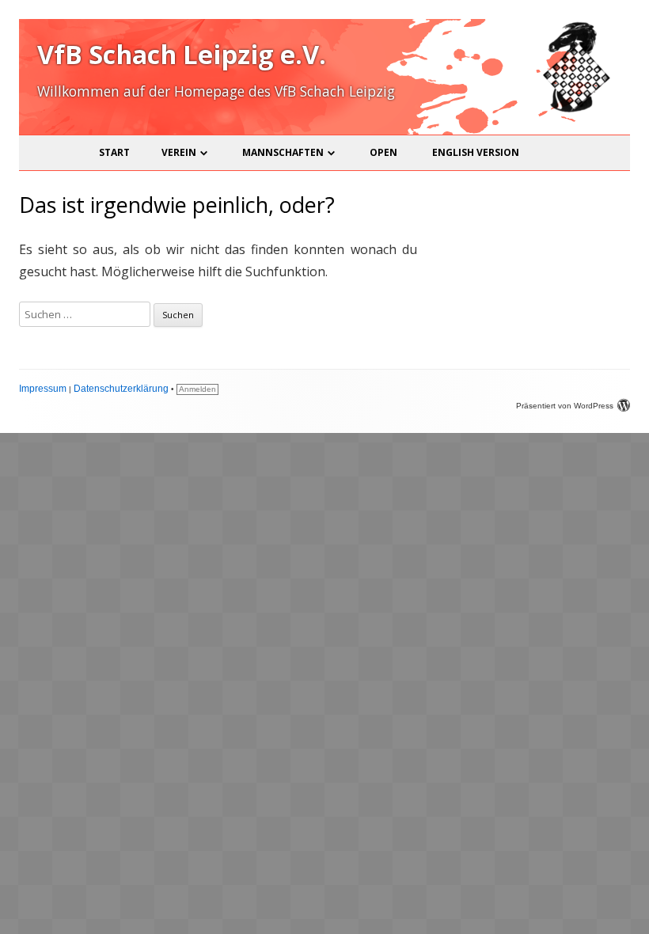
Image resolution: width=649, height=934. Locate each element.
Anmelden (197, 389)
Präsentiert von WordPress (564, 405)
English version (475, 152)
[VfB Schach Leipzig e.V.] (574, 109)
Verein (178, 152)
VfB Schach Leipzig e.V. (181, 54)
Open (383, 152)
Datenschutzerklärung (121, 388)
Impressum (42, 388)
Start (114, 152)
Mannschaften (283, 152)
